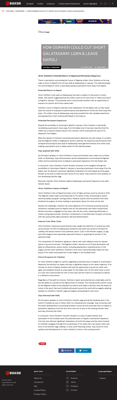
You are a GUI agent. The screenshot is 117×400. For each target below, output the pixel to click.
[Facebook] (105, 3)
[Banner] (56, 21)
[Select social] (106, 4)
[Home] (3, 11)
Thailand (102, 378)
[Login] (112, 4)
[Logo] (13, 3)
